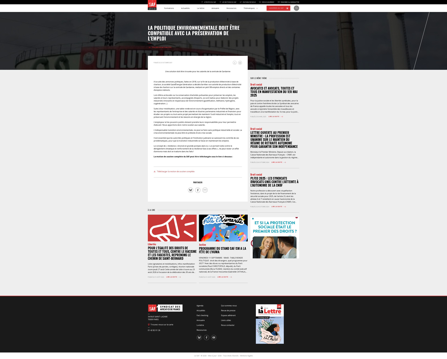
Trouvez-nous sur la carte (161, 324)
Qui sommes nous (229, 305)
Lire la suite (172, 277)
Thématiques (249, 8)
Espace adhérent (228, 315)
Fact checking (202, 315)
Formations (169, 8)
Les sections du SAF (229, 2)
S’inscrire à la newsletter (289, 2)
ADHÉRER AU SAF (276, 8)
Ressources (231, 8)
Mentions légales (246, 356)
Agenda (200, 305)
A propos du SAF (210, 2)
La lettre (200, 8)
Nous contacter (228, 325)
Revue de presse (228, 310)
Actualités (185, 8)
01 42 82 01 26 (154, 330)
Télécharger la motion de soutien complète (175, 171)
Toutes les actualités (161, 47)
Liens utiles (226, 320)
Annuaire (215, 8)
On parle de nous (249, 2)
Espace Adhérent (268, 2)
